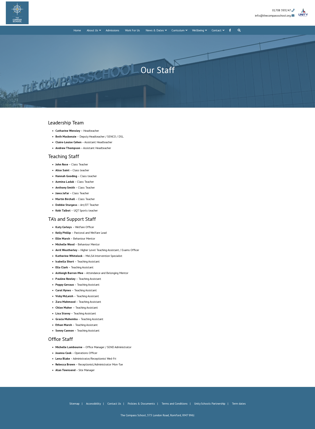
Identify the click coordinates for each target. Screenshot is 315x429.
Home (77, 30)
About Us (92, 30)
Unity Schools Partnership (209, 403)
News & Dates (155, 30)
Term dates (239, 403)
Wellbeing (198, 30)
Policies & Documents (141, 403)
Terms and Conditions (175, 403)
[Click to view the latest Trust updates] (303, 13)
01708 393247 (281, 10)
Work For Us (132, 30)
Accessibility (93, 403)
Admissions (112, 30)
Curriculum (178, 30)
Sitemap (74, 403)
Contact (216, 30)
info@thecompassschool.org (273, 15)
